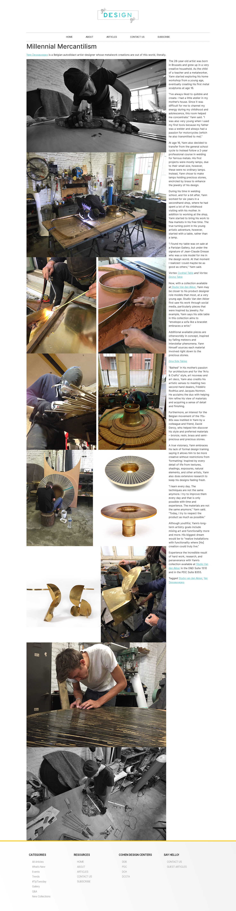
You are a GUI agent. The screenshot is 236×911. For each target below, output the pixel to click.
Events (36, 871)
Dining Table (176, 277)
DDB (124, 861)
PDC (124, 866)
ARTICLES (111, 36)
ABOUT (89, 36)
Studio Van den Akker (183, 287)
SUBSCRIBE (164, 36)
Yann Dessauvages (37, 54)
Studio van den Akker (190, 578)
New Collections (41, 896)
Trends (36, 876)
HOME (69, 36)
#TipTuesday (39, 881)
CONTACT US (137, 36)
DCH (124, 871)
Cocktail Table (185, 273)
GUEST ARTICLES (177, 866)
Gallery (36, 886)
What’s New (38, 866)
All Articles (38, 861)
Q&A (34, 891)
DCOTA (126, 876)
